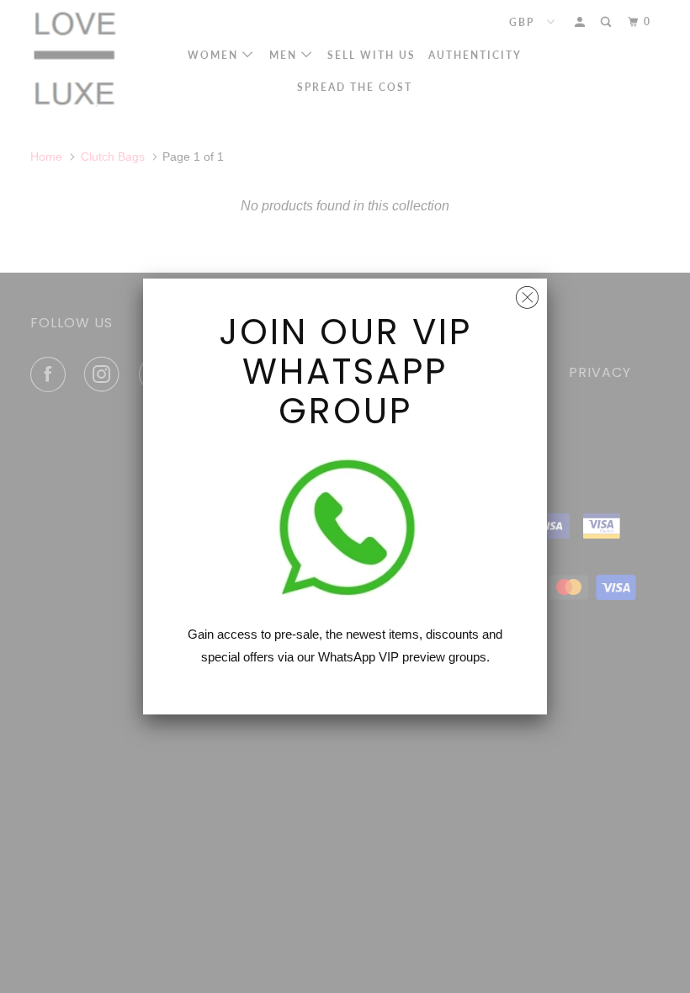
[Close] (527, 293)
